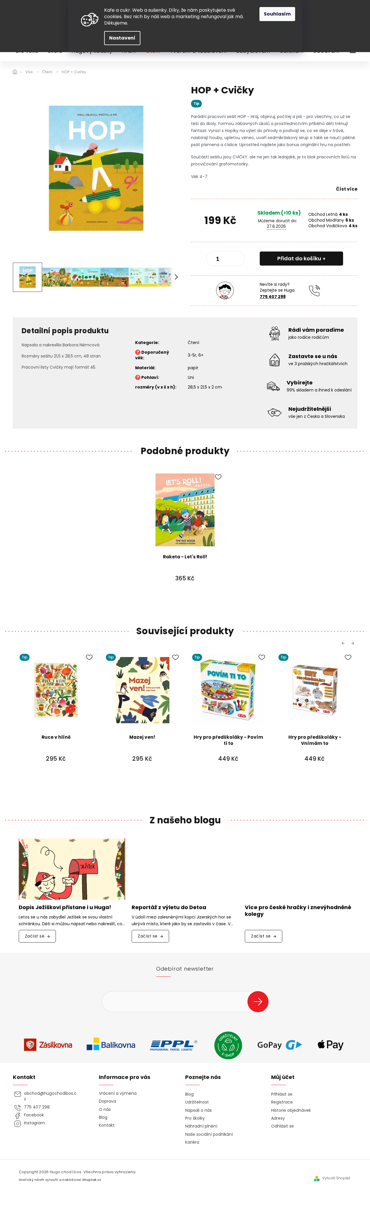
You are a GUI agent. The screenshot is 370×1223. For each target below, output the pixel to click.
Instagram (34, 1123)
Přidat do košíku (299, 258)
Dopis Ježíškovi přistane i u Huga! (65, 907)
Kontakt (107, 1125)
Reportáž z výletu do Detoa (169, 907)
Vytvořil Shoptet (336, 1178)
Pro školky (195, 1118)
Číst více (346, 189)
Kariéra (192, 1142)
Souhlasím (277, 14)
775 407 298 (273, 297)
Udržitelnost (197, 1102)
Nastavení (122, 38)
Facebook (34, 1115)
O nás (105, 1109)
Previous (344, 643)
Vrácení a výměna (118, 1093)
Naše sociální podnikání (209, 1134)
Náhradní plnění (201, 1126)
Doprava (107, 1101)
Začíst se (35, 936)
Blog (103, 1117)
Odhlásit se (282, 1126)
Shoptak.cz (91, 1180)
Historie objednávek (291, 1110)
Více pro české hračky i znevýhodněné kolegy (298, 911)
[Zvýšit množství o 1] (235, 259)
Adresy (278, 1118)
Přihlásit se (260, 1001)
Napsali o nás (198, 1110)
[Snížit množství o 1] (215, 259)
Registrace (282, 1102)
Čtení (193, 342)
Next (353, 643)
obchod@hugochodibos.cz (50, 1096)
